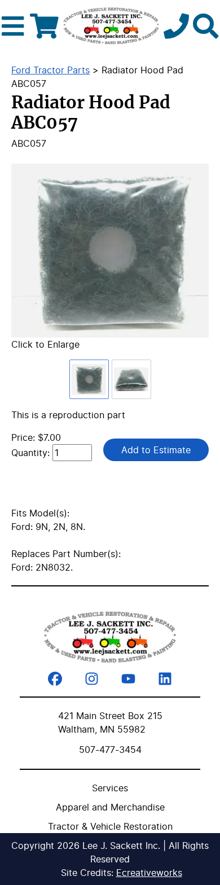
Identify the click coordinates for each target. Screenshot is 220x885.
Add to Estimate (156, 449)
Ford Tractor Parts (50, 70)
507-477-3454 (110, 749)
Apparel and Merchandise (110, 807)
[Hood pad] (110, 251)
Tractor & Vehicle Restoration (110, 826)
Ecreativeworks (149, 872)
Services (110, 788)
